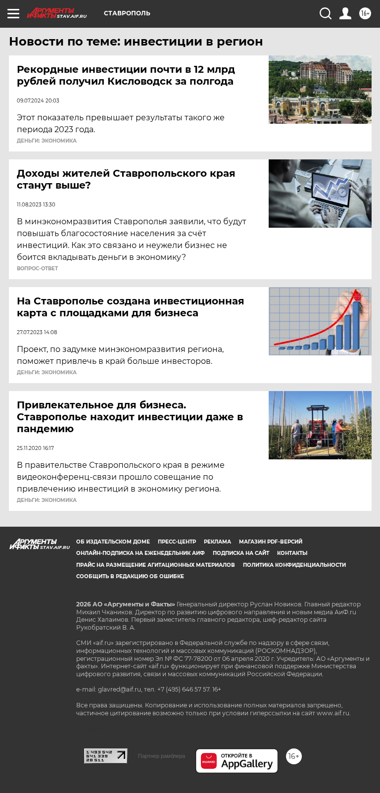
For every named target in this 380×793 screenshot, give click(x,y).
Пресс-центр (177, 542)
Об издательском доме (113, 542)
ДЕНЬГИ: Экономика (47, 141)
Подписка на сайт (241, 553)
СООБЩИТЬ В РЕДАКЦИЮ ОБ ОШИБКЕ (130, 576)
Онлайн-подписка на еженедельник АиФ (140, 553)
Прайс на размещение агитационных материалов (155, 565)
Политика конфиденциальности (294, 565)
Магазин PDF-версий (270, 542)
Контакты (292, 553)
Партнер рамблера (161, 756)
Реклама (217, 542)
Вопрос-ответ (37, 268)
